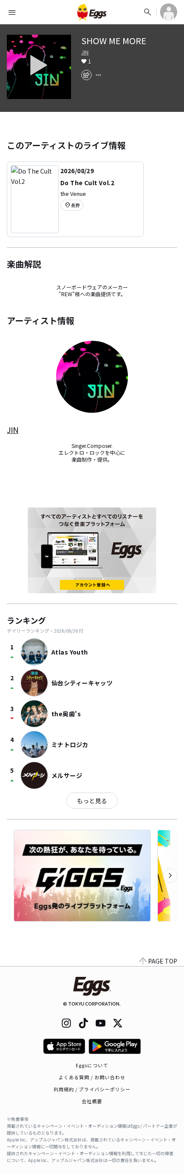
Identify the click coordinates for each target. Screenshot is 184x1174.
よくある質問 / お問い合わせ (92, 1077)
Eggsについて (92, 1065)
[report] (98, 75)
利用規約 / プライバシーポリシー (92, 1089)
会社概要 (92, 1101)
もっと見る (92, 800)
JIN (85, 52)
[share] (86, 75)
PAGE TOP (162, 961)
